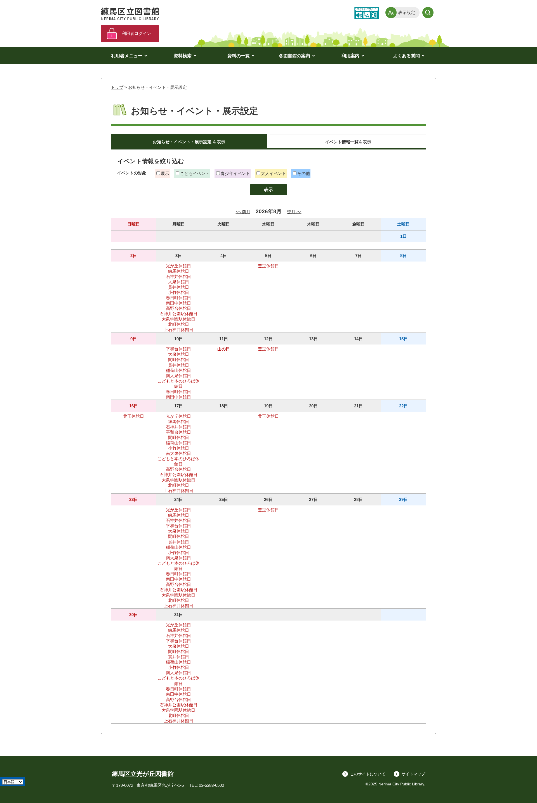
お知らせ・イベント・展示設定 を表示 (189, 141)
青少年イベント (235, 173)
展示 (165, 173)
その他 (303, 173)
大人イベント (273, 173)
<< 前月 (243, 211)
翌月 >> (294, 211)
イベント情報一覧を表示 (348, 141)
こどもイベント (194, 173)
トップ (117, 87)
